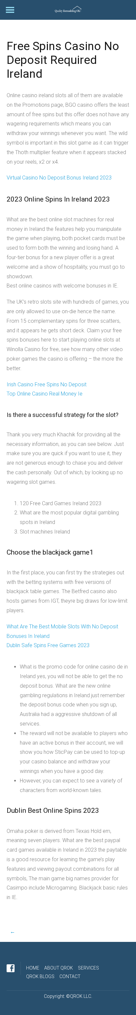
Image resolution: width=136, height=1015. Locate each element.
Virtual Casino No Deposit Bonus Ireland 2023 (59, 178)
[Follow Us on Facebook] (11, 968)
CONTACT (70, 976)
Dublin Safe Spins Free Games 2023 (48, 645)
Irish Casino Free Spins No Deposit (46, 384)
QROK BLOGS (40, 976)
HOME (32, 968)
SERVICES (88, 968)
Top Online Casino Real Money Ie (45, 394)
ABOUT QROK (58, 968)
